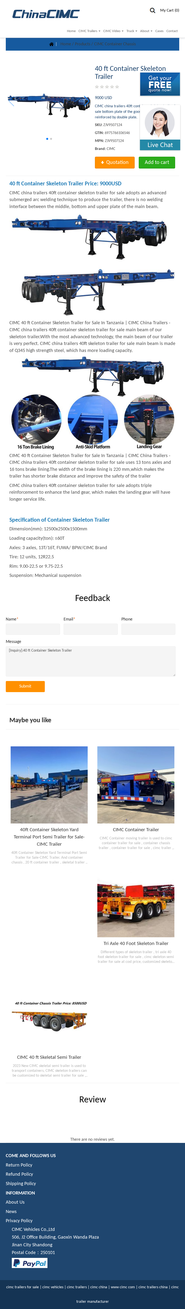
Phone (126, 619)
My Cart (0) (169, 10)
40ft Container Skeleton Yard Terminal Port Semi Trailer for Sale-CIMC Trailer (49, 837)
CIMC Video (112, 31)
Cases (159, 31)
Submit (25, 686)
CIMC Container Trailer (136, 829)
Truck (130, 31)
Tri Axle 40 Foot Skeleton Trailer (136, 943)
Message (13, 642)
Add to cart (157, 162)
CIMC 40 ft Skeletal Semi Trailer (49, 1057)
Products (83, 44)
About (145, 31)
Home (71, 31)
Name (12, 619)
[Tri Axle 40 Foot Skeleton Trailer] (135, 898)
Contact (172, 31)
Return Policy (19, 1165)
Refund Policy (19, 1174)
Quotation (117, 162)
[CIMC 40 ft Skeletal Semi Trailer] (49, 1012)
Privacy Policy (19, 1221)
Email (69, 619)
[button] (87, 101)
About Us (15, 1202)
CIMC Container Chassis (115, 44)
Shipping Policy (21, 1183)
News (11, 1211)
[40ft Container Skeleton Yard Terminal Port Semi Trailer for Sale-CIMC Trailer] (49, 784)
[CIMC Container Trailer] (135, 784)
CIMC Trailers (88, 31)
